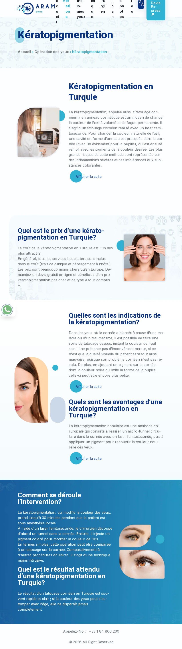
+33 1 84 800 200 (104, 631)
